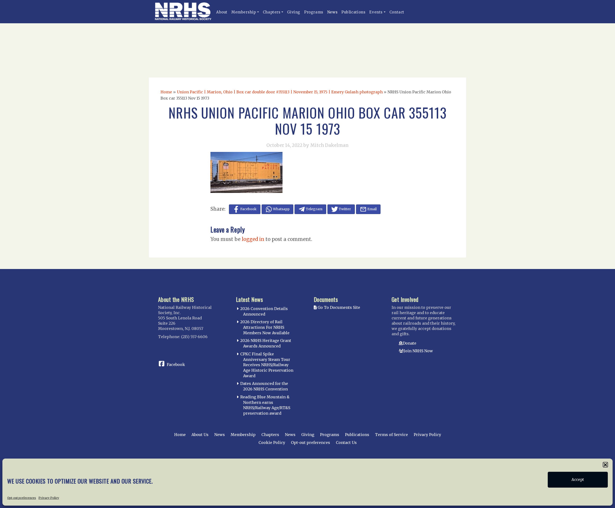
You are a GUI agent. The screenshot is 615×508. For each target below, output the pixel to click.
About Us (200, 434)
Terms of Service (391, 434)
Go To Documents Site (338, 307)
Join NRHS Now (418, 350)
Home (166, 92)
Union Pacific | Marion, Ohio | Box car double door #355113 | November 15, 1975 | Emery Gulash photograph (280, 92)
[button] (605, 464)
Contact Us (346, 442)
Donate (409, 343)
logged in (253, 239)
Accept (578, 479)
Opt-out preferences (21, 497)
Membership (243, 12)
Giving (293, 12)
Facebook (176, 364)
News (332, 12)
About (222, 12)
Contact (396, 12)
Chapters (272, 12)
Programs (313, 12)
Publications (353, 12)
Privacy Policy (48, 497)
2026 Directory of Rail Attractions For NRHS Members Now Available (264, 327)
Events (376, 12)
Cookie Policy (271, 442)
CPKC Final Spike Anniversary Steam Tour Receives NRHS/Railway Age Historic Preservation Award (266, 365)
